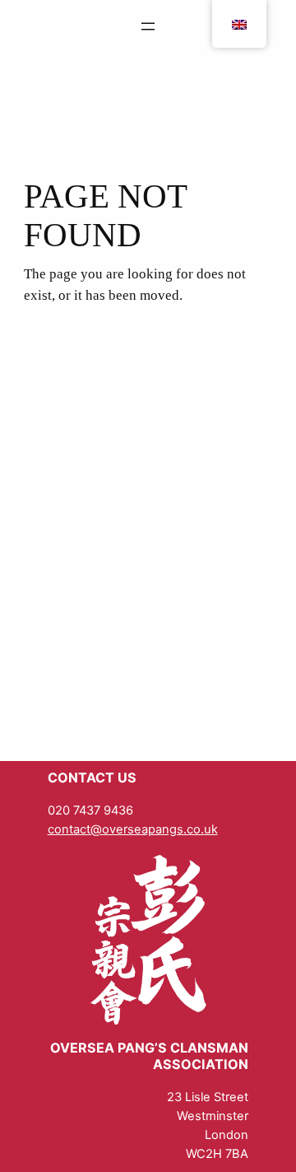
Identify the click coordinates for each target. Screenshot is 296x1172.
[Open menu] (148, 26)
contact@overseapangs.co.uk (133, 829)
